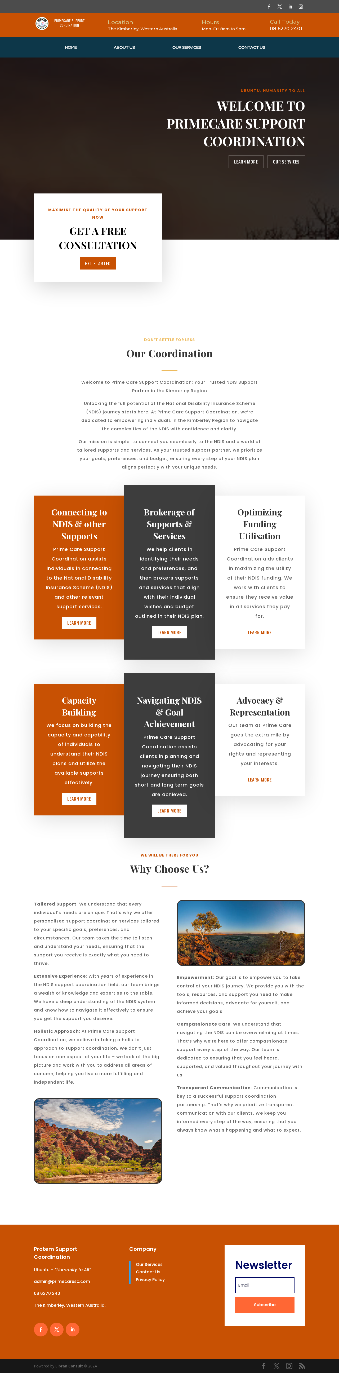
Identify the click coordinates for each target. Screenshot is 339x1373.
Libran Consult (69, 1365)
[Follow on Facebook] (269, 6)
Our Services (186, 47)
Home (71, 47)
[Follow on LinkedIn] (290, 6)
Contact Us (251, 47)
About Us (124, 47)
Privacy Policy (150, 1280)
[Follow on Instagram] (301, 6)
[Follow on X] (279, 6)
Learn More (246, 161)
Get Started (98, 263)
